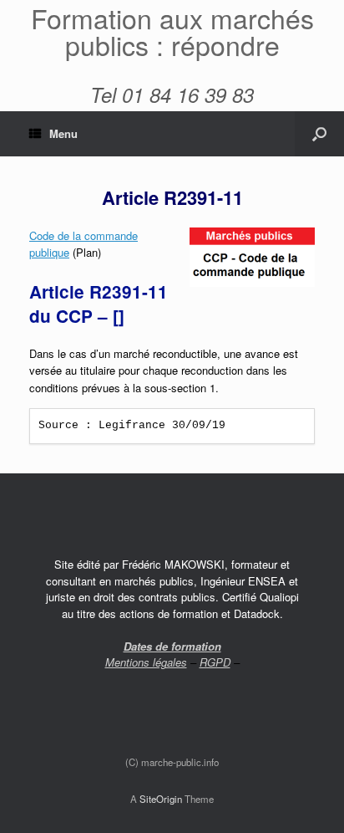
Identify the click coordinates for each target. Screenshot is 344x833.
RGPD (215, 662)
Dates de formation (172, 646)
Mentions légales (146, 662)
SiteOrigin (160, 798)
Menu (63, 133)
